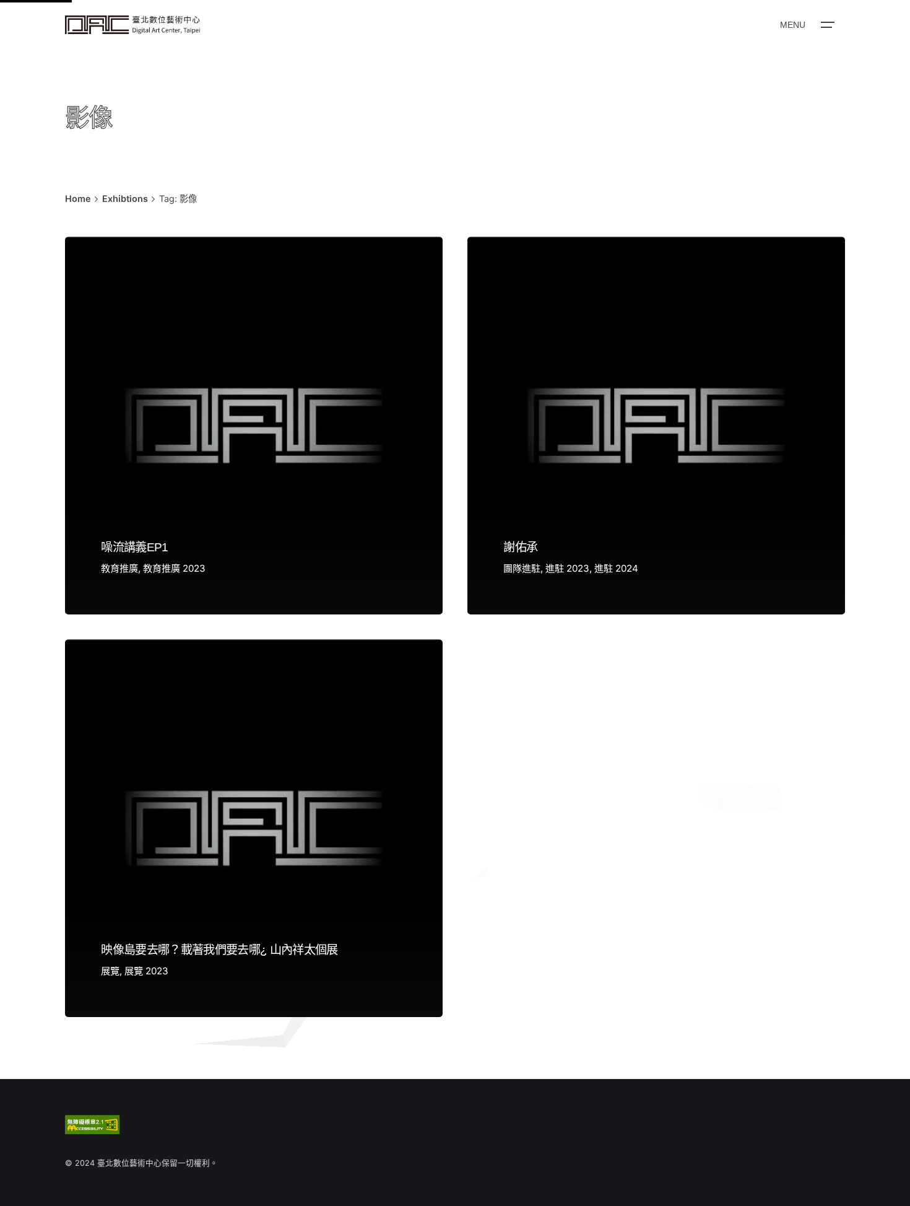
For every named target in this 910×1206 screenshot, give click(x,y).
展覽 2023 (146, 971)
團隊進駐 (521, 568)
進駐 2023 (567, 568)
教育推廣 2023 (174, 568)
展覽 (110, 971)
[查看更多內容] (132, 24)
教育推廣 (119, 568)
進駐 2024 (616, 568)
